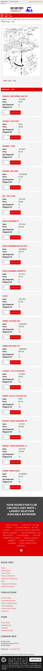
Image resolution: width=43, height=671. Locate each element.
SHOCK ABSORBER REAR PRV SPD (15, 246)
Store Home (5, 623)
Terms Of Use (6, 573)
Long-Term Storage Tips (9, 579)
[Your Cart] (6, 15)
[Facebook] (21, 550)
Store (9, 19)
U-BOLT (5, 296)
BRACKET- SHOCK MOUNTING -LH (15, 446)
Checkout (4, 628)
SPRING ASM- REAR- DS (11, 346)
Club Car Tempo (23, 535)
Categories (2, 15)
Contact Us (5, 611)
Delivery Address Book (9, 603)
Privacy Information (8, 576)
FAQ (2, 581)
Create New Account (8, 601)
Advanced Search (7, 630)
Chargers (11, 540)
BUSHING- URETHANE (10, 171)
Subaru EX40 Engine (26, 540)
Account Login (6, 598)
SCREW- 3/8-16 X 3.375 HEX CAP (15, 396)
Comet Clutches (12, 525)
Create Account (37, 1)
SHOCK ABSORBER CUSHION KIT (14, 271)
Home (3, 19)
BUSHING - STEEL (9, 146)
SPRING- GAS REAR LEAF (11, 321)
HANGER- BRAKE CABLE (11, 471)
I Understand (35, 659)
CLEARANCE (12, 543)
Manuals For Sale (31, 538)
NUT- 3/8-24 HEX (9, 196)
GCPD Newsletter (7, 606)
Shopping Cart (6, 625)
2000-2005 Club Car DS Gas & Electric (27, 19)
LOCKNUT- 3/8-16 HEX (11, 121)
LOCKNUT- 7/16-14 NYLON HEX (14, 371)
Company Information (8, 584)
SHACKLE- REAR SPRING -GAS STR (15, 96)
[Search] (10, 15)
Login (30, 1)
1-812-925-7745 (14, 649)
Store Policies (6, 571)
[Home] (21, 9)
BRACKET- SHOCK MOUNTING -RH (15, 421)
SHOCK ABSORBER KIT (11, 221)
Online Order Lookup (8, 608)
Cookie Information (8, 586)
